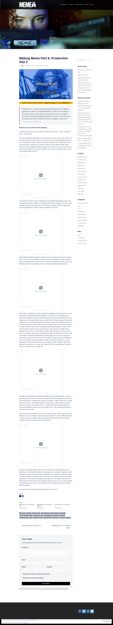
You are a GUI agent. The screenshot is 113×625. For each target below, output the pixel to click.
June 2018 (81, 191)
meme (31, 517)
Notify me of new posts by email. (33, 578)
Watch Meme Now (83, 75)
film (42, 515)
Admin (22, 65)
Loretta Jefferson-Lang (84, 143)
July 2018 (80, 188)
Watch (91, 4)
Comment (25, 547)
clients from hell (55, 513)
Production (45, 65)
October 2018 (82, 179)
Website (49, 567)
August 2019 (81, 162)
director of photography (26, 515)
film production (48, 515)
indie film (56, 515)
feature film (36, 515)
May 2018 (80, 194)
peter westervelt (38, 517)
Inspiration (71, 4)
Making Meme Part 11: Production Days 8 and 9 (85, 133)
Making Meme (38, 65)
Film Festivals (82, 214)
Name (24, 560)
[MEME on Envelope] (92, 611)
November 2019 (82, 157)
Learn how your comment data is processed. (55, 589)
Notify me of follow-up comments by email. (36, 574)
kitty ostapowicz (24, 517)
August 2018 (81, 185)
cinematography (45, 513)
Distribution (81, 211)
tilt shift (68, 517)
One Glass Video (60, 140)
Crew (79, 209)
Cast (79, 206)
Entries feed (81, 238)
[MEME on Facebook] (80, 611)
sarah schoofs (47, 517)
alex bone (22, 513)
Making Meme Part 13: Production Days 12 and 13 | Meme (85, 129)
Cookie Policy (26, 622)
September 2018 (82, 182)
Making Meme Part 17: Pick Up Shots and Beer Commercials (85, 90)
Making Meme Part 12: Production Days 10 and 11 (85, 122)
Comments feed (82, 240)
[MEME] (27, 4)
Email (24, 567)
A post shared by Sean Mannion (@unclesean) (40, 197)
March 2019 (81, 168)
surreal (62, 517)
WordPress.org (82, 243)
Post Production (82, 220)
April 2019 (81, 165)
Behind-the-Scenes (79, 4)
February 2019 (82, 171)
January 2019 (82, 174)
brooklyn (28, 513)
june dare (62, 515)
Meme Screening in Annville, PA (31, 525)
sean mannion (55, 517)
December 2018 (82, 177)
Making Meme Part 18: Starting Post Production (85, 108)
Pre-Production (82, 223)
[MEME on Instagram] (88, 611)
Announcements (63, 4)
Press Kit (86, 4)
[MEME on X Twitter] (84, 611)
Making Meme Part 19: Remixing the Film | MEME (84, 103)
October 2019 (82, 160)
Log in (79, 235)
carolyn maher (36, 513)
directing (63, 513)
